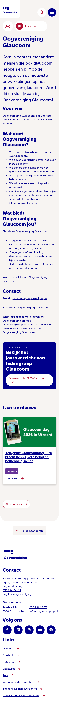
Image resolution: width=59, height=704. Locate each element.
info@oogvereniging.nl (44, 611)
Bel (5, 578)
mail (13, 578)
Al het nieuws (13, 504)
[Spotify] (51, 629)
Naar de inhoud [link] (25, 12)
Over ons (8, 648)
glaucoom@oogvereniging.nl (29, 298)
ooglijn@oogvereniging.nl (18, 594)
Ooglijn (24, 578)
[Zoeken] (41, 12)
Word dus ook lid (13, 277)
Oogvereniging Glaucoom (32, 307)
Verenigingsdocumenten (18, 682)
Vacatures (9, 668)
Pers (5, 675)
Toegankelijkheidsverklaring (20, 688)
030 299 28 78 (38, 607)
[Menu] (52, 12)
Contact (8, 655)
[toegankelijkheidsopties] (8, 26)
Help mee (8, 661)
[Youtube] (40, 629)
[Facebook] (7, 629)
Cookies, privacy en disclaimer (21, 695)
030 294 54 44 (12, 590)
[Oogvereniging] (15, 554)
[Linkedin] (18, 629)
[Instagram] (29, 629)
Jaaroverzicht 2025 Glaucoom (27, 378)
